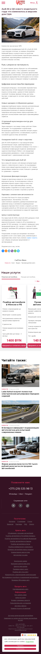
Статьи (29, 522)
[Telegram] (9, 251)
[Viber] (12, 251)
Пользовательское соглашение (20, 603)
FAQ (25, 524)
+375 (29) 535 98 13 (21, 488)
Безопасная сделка (20, 561)
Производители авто (28, 263)
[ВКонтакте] (3, 251)
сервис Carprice (32, 238)
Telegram (28, 494)
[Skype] (18, 251)
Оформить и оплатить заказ (14, 346)
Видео (18, 263)
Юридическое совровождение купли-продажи (20, 575)
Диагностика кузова (20, 567)
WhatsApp (13, 494)
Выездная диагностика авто (20, 564)
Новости (7, 263)
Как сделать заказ (21, 595)
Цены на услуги (20, 598)
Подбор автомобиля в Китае (20, 544)
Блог (13, 263)
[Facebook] (21, 505)
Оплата (31, 524)
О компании (21, 522)
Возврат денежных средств (20, 600)
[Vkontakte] (13, 505)
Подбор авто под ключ (20, 572)
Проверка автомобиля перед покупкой (20, 550)
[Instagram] (28, 505)
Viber (21, 494)
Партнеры (19, 524)
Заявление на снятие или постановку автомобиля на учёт (20, 619)
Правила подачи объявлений (20, 609)
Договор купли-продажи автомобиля (20, 616)
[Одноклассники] (6, 251)
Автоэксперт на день (20, 555)
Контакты (12, 522)
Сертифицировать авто (20, 589)
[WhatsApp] (15, 251)
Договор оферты (20, 606)
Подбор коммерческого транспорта (20, 547)
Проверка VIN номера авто (21, 580)
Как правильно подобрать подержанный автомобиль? (20, 577)
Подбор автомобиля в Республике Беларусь (20, 536)
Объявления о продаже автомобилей (20, 533)
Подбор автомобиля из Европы (20, 541)
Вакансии (10, 524)
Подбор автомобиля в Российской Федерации (20, 539)
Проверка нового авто (20, 569)
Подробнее (30, 642)
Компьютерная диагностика (20, 552)
